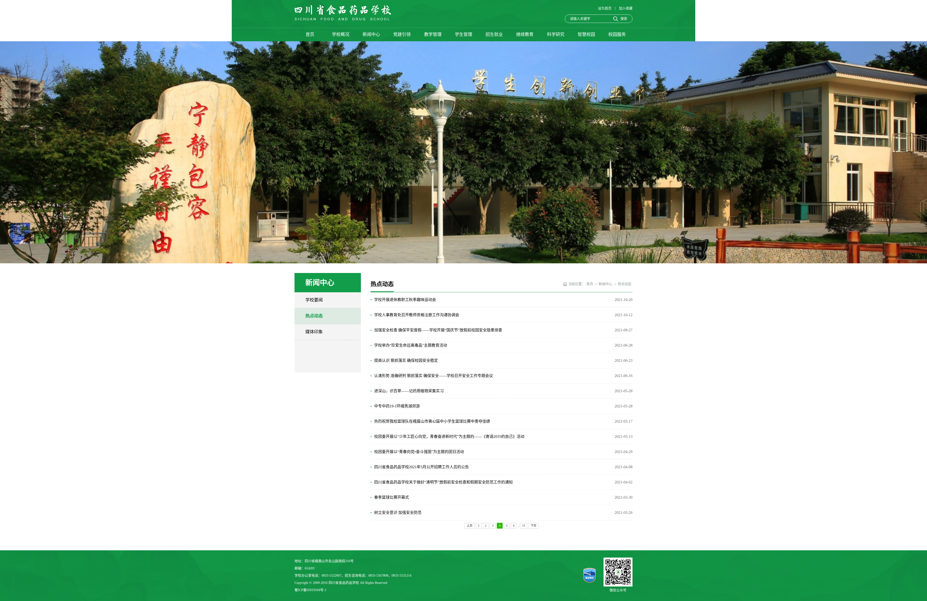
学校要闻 (314, 300)
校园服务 (617, 34)
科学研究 (555, 34)
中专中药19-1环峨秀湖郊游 (397, 406)
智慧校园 (586, 34)
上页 (469, 525)
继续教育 (525, 34)
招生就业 (494, 34)
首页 (310, 34)
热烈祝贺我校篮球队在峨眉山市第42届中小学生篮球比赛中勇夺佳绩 (432, 421)
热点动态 (314, 316)
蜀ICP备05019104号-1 (310, 590)
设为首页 (605, 8)
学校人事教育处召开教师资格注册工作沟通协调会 (416, 315)
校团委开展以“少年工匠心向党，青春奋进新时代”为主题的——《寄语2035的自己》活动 (449, 436)
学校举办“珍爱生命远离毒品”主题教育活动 (410, 345)
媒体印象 (314, 331)
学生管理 (463, 34)
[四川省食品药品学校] (343, 19)
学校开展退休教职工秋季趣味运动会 (405, 300)
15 (523, 525)
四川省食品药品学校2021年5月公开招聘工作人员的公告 (421, 467)
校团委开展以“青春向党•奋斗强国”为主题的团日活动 (419, 452)
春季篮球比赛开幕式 (391, 497)
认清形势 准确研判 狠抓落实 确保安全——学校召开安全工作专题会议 (433, 376)
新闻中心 (371, 34)
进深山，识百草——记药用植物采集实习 (409, 391)
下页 (533, 525)
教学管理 (433, 34)
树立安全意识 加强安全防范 (397, 512)
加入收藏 (625, 8)
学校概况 (340, 34)
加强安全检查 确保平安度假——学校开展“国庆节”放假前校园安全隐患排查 (438, 330)
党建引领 (402, 34)
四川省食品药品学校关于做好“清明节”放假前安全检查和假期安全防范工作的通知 (443, 482)
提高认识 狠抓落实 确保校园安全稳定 (406, 360)
